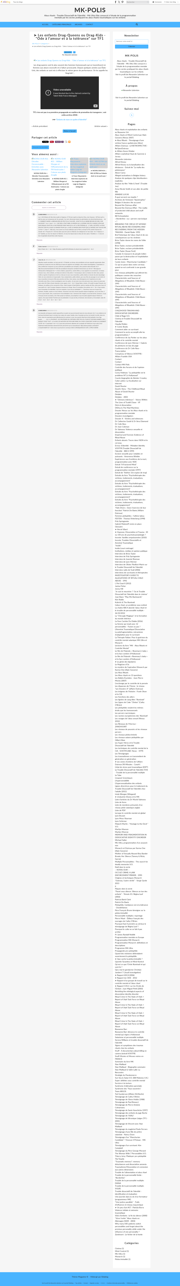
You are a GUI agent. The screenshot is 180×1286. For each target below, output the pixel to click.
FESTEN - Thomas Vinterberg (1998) (130, 519)
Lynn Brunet (120, 816)
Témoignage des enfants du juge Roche (131, 1113)
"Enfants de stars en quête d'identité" (71, 120)
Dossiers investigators (124, 416)
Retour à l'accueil (70, 131)
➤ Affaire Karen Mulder (125, 151)
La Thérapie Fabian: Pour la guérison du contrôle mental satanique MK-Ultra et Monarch (131, 640)
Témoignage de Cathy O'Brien (127, 1097)
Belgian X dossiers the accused (128, 203)
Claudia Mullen (121, 324)
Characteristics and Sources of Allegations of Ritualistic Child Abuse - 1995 (130, 281)
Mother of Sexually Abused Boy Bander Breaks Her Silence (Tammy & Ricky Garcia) (131, 856)
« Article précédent (40, 126)
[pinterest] (122, 2)
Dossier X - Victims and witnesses (129, 419)
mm (116, 846)
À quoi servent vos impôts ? (126, 197)
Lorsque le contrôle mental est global (130, 813)
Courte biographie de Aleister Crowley (131, 378)
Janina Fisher (120, 586)
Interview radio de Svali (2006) (127, 570)
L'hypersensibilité (122, 781)
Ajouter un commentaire (49, 207)
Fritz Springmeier (122, 521)
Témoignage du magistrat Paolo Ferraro (131, 1129)
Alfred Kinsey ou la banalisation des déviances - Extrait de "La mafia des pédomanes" (129, 167)
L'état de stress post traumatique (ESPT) (131, 767)
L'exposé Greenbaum (123, 778)
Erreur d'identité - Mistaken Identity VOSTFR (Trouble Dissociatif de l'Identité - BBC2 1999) (130, 448)
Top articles (78, 1283)
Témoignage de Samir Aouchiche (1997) (131, 1110)
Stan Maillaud (120, 1064)
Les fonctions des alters (124, 697)
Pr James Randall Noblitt (125, 935)
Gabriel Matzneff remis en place (128, 524)
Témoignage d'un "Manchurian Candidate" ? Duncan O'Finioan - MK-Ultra (130, 1140)
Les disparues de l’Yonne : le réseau (129, 686)
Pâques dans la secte (123, 889)
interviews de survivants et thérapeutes (131, 573)
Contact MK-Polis (122, 365)
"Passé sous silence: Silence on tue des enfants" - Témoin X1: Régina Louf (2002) (131, 894)
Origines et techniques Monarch (128, 878)
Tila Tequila (119, 1159)
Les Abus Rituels (121, 673)
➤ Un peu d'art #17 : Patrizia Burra (129, 1208)
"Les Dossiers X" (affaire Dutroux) (129, 689)
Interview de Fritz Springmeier (127, 556)
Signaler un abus (94, 1283)
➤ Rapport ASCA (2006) (124, 975)
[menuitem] (45, 24)
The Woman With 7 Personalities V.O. (130, 1154)
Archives (78, 24)
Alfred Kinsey (120, 162)
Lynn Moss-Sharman (123, 819)
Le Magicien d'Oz (122, 665)
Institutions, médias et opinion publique (131, 551)
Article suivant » (101, 126)
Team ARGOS (120, 1091)
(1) (119, 1249)
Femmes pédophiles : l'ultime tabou (129, 516)
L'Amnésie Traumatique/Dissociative (130, 629)
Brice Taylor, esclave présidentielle (129, 246)
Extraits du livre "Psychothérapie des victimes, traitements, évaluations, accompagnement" (130, 478)
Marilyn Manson (121, 829)
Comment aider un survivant (126, 330)
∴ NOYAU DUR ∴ (122, 870)
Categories (44, 44)
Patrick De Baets (122, 902)
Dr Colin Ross (120, 424)
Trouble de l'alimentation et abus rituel (131, 1172)
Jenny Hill (119, 589)
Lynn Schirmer (121, 821)
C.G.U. (103, 1283)
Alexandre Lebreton (123, 159)
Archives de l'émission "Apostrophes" (130, 200)
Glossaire (119, 527)
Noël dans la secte (122, 867)
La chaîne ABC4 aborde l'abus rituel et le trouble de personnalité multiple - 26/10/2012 (131, 610)
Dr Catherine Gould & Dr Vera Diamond (131, 421)
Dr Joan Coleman (122, 427)
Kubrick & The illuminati (125, 602)
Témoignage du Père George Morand (130, 1151)
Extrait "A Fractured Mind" (126, 465)
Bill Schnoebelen (122, 216)
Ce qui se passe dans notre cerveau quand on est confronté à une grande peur (130, 267)
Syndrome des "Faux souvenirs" (128, 1089)
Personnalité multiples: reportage (128, 916)
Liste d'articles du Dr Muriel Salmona (130, 800)
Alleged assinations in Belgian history (130, 176)
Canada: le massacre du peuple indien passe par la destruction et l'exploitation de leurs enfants (131, 256)
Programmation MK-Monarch (127, 940)
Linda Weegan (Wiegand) (125, 794)
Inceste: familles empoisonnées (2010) (131, 538)
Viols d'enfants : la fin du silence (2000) (131, 1216)
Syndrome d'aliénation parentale (128, 1086)
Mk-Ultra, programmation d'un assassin (131, 843)
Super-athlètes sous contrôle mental (130, 1081)
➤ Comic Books (121, 327)
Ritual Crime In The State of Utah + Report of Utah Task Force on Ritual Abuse (129, 999)
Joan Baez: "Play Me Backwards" (128, 597)
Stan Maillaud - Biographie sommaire (130, 1067)
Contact (89, 24)
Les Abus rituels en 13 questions (128, 675)
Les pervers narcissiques (125, 713)
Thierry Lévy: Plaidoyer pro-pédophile (130, 1156)
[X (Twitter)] (119, 2)
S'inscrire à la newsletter (40, 147)
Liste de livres (120, 802)
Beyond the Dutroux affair (126, 205)
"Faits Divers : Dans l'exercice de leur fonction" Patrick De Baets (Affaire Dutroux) (130, 510)
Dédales (118, 394)
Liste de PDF (120, 810)
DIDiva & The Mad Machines (127, 408)
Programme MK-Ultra (124, 948)
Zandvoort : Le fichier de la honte (128, 1235)
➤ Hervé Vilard (121, 529)
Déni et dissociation (123, 405)
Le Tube (118, 775)
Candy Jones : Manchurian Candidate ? (131, 262)
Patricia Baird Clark (123, 900)
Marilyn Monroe (121, 832)
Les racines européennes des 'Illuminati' (131, 716)
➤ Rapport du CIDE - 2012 (126, 978)
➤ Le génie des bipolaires (125, 662)
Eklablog (104, 1277)
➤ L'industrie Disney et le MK (127, 797)
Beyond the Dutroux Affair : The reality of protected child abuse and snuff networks (131, 210)
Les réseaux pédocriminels (126, 735)
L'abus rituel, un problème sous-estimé (131, 605)
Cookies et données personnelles (116, 1283)
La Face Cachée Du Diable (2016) (129, 621)
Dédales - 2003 (121, 397)
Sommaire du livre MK (124, 1062)
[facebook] (115, 2)
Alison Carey (120, 173)
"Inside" (118, 546)
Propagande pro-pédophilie (126, 951)
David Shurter (121, 386)
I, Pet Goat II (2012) (123, 583)
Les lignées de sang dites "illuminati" (130, 700)
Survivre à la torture (123, 1083)
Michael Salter (121, 840)
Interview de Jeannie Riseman (127, 559)
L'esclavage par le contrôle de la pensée (131, 683)
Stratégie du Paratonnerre (126, 1075)
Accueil (45, 24)
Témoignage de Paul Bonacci (127, 1102)
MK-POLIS (90, 10)
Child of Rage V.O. (122, 316)
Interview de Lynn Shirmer (126, 562)
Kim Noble (119, 600)
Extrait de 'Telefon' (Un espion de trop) (131, 473)
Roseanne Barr (121, 1029)
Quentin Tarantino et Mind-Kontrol (129, 962)
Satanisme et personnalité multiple (129, 1037)
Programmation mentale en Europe (129, 937)
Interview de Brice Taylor (125, 554)
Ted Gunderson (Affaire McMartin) (129, 1094)
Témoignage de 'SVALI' (124, 1116)
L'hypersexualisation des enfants (128, 783)
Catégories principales (61, 24)
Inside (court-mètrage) (124, 548)
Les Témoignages (122, 754)
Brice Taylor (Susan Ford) (125, 251)
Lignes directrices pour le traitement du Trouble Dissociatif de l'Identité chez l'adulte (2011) (131, 789)
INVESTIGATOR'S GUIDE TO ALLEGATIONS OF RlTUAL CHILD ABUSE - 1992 (129, 578)
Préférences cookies (132, 1283)
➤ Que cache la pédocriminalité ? (128, 959)
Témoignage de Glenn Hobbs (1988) (130, 1100)
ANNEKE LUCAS (122, 194)
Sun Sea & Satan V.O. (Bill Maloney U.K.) (131, 1078)
